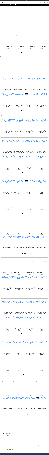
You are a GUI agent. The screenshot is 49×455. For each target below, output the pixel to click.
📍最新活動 (11, 4)
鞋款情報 (33, 4)
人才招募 (10, 446)
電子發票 (24, 445)
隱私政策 (24, 444)
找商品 (16, 4)
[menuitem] (21, 52)
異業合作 (41, 4)
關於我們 (7, 4)
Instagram (38, 444)
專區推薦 (24, 4)
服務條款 (24, 446)
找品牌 (20, 4)
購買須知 (10, 444)
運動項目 (29, 4)
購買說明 (37, 4)
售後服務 (10, 445)
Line (38, 445)
